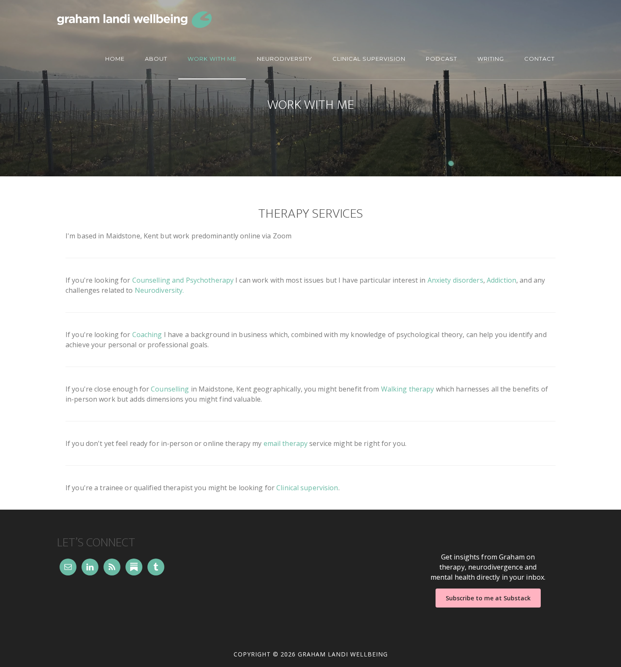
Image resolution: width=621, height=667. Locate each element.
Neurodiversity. (159, 290)
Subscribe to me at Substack (488, 598)
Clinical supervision (307, 487)
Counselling (170, 389)
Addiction (501, 280)
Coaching (147, 334)
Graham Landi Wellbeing (134, 19)
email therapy (286, 443)
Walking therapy (407, 389)
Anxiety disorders (455, 280)
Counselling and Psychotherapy (183, 280)
